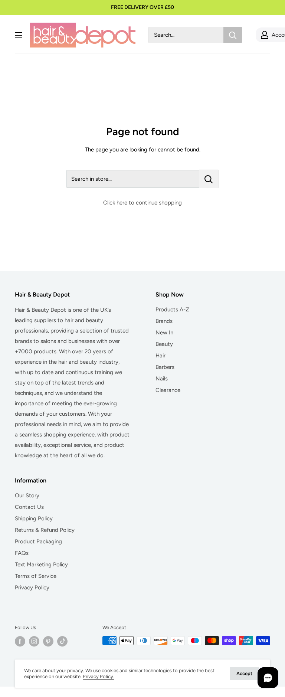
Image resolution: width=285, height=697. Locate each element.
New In (164, 332)
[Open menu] (18, 35)
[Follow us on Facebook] (20, 641)
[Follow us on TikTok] (62, 641)
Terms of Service (35, 576)
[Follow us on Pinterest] (48, 641)
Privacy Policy (32, 587)
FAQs (22, 553)
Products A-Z (172, 309)
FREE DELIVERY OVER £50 (142, 7)
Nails (161, 378)
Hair (160, 355)
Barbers (164, 367)
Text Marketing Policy (41, 564)
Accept (244, 673)
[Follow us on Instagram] (34, 641)
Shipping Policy (34, 518)
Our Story (27, 495)
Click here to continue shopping (142, 202)
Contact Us (29, 507)
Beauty (164, 344)
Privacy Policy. (98, 676)
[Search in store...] (209, 179)
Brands (164, 321)
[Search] (232, 35)
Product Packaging (38, 541)
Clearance (167, 390)
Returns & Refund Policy (45, 530)
